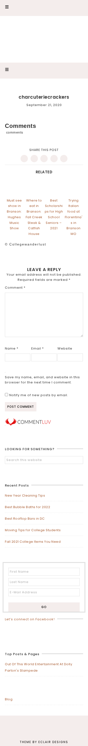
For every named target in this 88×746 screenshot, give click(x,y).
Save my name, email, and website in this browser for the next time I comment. (42, 380)
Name (11, 348)
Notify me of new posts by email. (38, 395)
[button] (44, 8)
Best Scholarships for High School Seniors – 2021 (54, 214)
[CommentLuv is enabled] (28, 424)
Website (64, 348)
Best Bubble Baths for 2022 (27, 507)
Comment (15, 287)
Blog (8, 699)
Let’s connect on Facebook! (30, 619)
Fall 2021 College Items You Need (33, 541)
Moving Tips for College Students (33, 530)
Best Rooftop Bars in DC (25, 518)
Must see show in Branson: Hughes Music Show (14, 214)
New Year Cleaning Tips (25, 495)
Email (37, 348)
